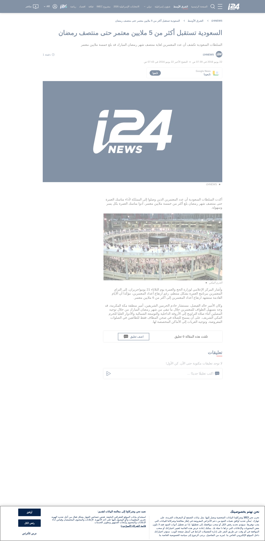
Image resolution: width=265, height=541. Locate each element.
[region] (132, 523)
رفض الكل (29, 523)
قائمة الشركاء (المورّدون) (133, 526)
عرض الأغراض (29, 533)
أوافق (29, 512)
